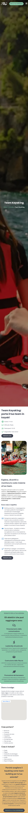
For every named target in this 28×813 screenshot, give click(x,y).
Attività (11, 207)
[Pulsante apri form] (26, 3)
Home (5, 207)
